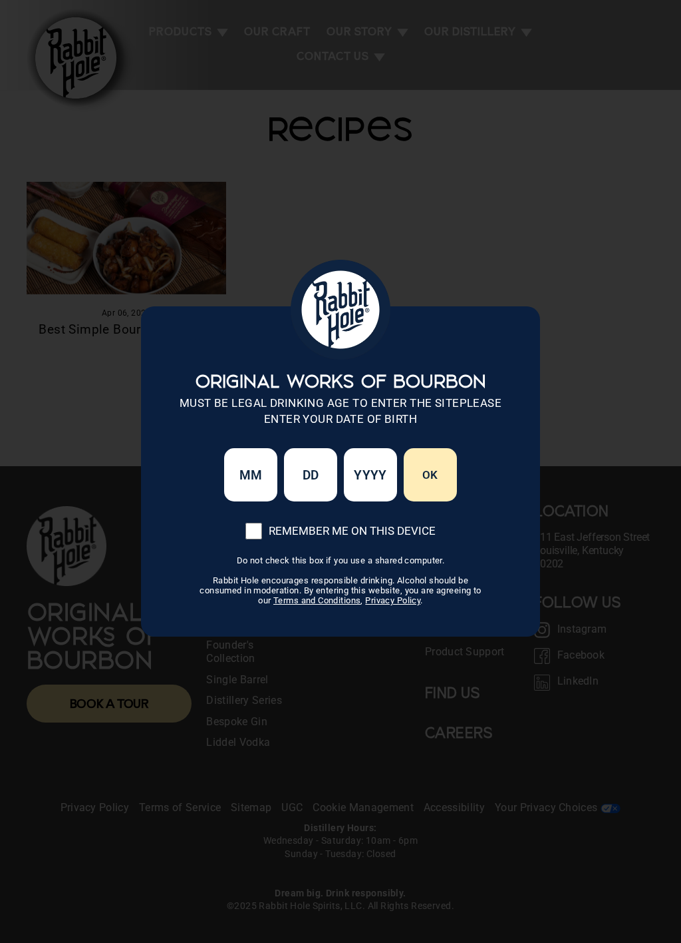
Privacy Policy (392, 600)
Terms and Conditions (317, 600)
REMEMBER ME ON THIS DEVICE (352, 530)
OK (430, 474)
